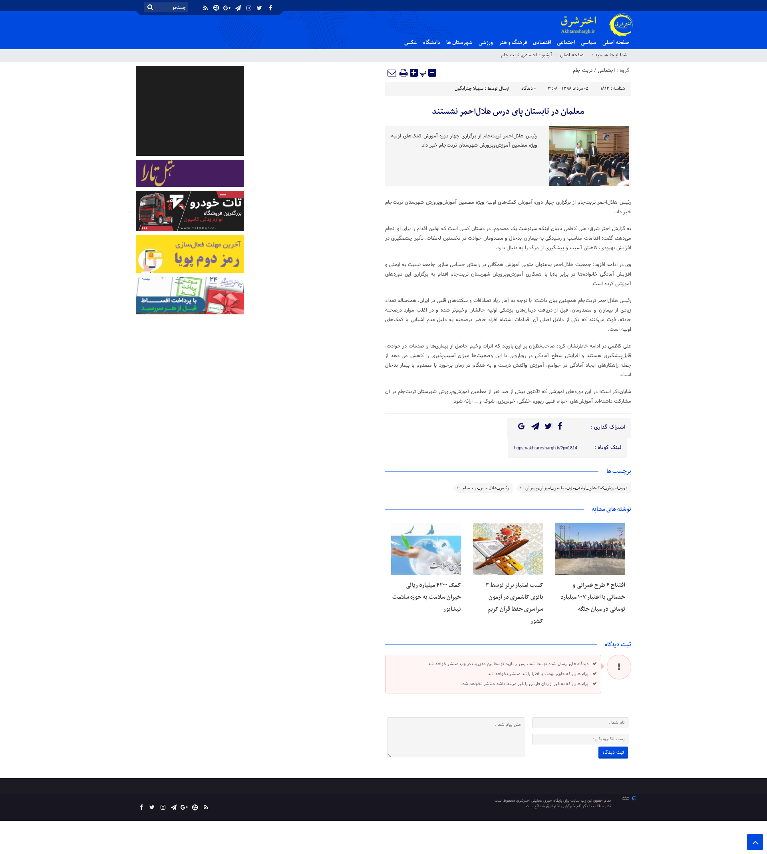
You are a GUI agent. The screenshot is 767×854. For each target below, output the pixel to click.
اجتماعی (566, 42)
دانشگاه (431, 42)
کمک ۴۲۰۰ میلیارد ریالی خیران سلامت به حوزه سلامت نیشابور (426, 597)
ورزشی (486, 42)
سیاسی (588, 42)
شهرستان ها (459, 42)
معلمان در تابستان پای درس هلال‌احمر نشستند (508, 112)
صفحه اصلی (615, 42)
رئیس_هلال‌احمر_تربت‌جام (486, 488)
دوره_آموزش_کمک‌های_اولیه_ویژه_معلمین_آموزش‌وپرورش (576, 488)
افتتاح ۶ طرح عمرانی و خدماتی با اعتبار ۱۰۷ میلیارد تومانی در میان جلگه (592, 597)
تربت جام (510, 55)
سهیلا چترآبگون (469, 88)
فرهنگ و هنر (513, 42)
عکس (410, 42)
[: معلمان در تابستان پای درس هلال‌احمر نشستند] (392, 73)
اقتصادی (542, 42)
